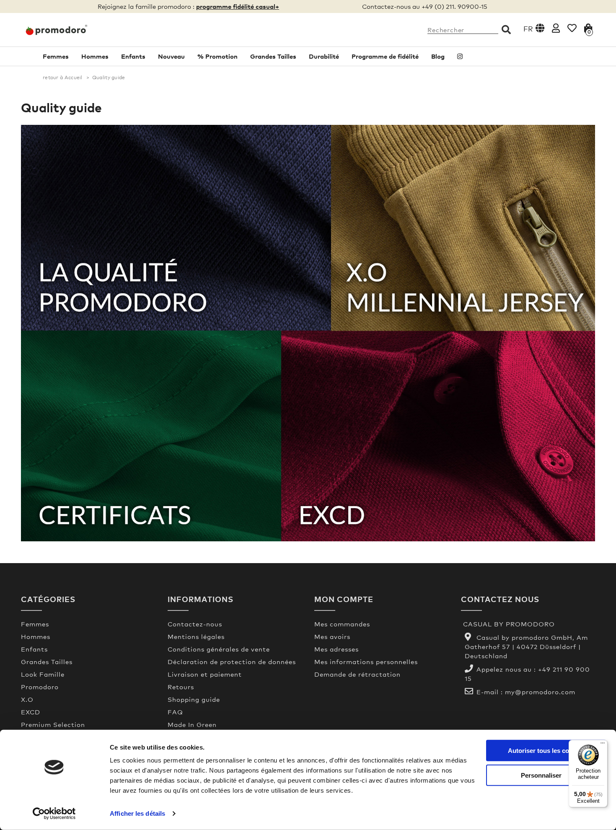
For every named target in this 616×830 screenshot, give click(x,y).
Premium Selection (53, 724)
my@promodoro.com (540, 692)
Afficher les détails (137, 813)
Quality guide (61, 107)
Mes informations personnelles (366, 661)
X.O (27, 699)
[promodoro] (88, 29)
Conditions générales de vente (219, 649)
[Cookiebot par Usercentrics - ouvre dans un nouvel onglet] (54, 813)
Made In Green (192, 724)
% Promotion (217, 56)
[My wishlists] (572, 28)
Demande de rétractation (357, 674)
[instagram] (460, 56)
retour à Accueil (63, 77)
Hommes (95, 56)
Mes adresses (336, 649)
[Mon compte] (556, 28)
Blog (438, 56)
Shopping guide (194, 699)
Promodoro (40, 686)
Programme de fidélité (385, 56)
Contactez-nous (195, 624)
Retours (181, 686)
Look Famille (43, 674)
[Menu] (603, 745)
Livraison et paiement (205, 674)
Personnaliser (541, 774)
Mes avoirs (332, 636)
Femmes (56, 56)
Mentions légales (196, 636)
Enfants (133, 56)
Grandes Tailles (273, 56)
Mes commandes (342, 624)
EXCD (30, 712)
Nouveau (171, 56)
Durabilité (324, 56)
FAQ (175, 712)
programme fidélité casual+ (237, 6)
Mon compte (343, 599)
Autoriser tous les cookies (546, 750)
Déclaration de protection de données (232, 661)
